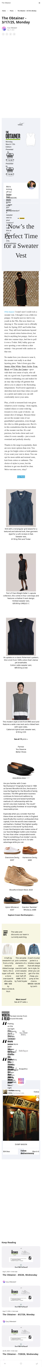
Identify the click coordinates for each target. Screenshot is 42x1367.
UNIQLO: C (25, 603)
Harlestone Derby (30, 857)
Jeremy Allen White (12, 366)
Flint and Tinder (24, 539)
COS (24, 732)
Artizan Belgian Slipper (19, 778)
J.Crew (25, 668)
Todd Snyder (22, 981)
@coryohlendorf (12, 211)
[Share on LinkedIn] (14, 34)
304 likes (6, 1151)
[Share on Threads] (10, 34)
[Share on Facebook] (3, 34)
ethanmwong (14, 1090)
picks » (21, 739)
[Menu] (39, 3)
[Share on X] (6, 34)
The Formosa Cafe (16, 1093)
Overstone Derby (12, 857)
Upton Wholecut (12, 907)
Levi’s (35, 986)
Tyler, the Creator (20, 369)
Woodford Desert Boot (18, 890)
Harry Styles (27, 366)
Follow (36, 1092)
